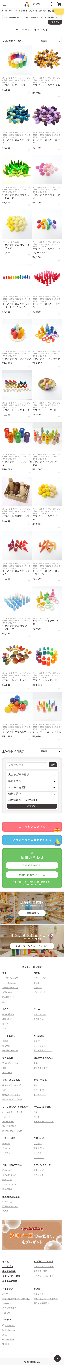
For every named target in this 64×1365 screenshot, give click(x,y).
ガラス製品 (7, 1188)
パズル (37, 973)
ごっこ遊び (39, 1035)
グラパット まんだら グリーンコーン (16, 196)
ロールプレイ (40, 1045)
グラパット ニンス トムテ (16, 410)
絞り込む (32, 806)
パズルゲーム (40, 992)
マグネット (7, 1148)
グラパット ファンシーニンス (45, 463)
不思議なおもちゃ (10, 1206)
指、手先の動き (9, 1126)
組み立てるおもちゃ (43, 1058)
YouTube (9, 1339)
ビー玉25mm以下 (10, 982)
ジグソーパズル (41, 978)
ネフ (4, 1028)
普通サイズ (39, 1170)
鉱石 (4, 1001)
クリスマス (39, 1157)
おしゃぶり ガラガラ (12, 1112)
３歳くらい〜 (40, 1014)
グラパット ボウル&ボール (16, 731)
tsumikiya (33, 1361)
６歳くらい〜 (40, 1018)
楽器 (4, 1067)
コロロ (5, 1041)
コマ (36, 1112)
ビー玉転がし (8, 1035)
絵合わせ (38, 987)
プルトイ (6, 1116)
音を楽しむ (7, 1058)
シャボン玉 (7, 1201)
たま (4, 973)
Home (4, 10)
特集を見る (54, 22)
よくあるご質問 (9, 1280)
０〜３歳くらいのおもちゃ (15, 1106)
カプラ (5, 1023)
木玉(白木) (7, 992)
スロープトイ (8, 1121)
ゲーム (37, 1009)
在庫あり (16, 800)
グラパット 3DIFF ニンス (15, 516)
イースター (38, 1152)
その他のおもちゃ (11, 1196)
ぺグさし (6, 1152)
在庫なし (33, 800)
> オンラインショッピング (17, 10)
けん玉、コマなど (42, 1106)
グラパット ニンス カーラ (46, 358)
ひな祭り (38, 1143)
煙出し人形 (7, 1179)
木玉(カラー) (8, 996)
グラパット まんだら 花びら (46, 305)
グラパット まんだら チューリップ (16, 246)
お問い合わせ (40, 1293)
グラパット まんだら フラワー (46, 196)
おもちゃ (6, 1293)
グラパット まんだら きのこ (46, 87)
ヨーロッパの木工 (10, 1184)
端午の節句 (39, 1148)
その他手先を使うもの (44, 1121)
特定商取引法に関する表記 (46, 1298)
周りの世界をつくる (43, 1050)
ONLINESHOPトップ (12, 17)
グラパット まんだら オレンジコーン (46, 572)
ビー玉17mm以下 (10, 978)
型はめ (37, 982)
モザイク (6, 1143)
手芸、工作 (39, 1089)
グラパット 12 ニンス (13, 85)
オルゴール (7, 1072)
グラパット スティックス (46, 731)
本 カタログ (40, 1094)
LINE (7, 1344)
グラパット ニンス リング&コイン (17, 463)
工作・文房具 (41, 1080)
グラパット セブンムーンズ (17, 358)
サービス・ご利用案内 (44, 1266)
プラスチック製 (41, 1067)
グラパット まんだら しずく (16, 141)
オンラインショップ (43, 1261)
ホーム (5, 1261)
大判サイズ (39, 1174)
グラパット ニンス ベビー (46, 410)
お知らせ (6, 1312)
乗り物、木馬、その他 (12, 1130)
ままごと (38, 1041)
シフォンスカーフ (42, 1165)
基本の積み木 (8, 1014)
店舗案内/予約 (9, 1271)
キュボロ (6, 1045)
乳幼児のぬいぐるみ (11, 1094)
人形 (4, 1089)
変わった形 (7, 1018)
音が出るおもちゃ (10, 1063)
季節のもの (39, 1138)
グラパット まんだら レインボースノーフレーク (16, 305)
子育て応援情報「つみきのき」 (16, 1298)
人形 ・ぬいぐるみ (11, 1080)
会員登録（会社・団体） (45, 1275)
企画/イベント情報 (11, 1276)
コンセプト (7, 1266)
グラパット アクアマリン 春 (45, 622)
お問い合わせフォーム (32, 875)
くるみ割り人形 (9, 1174)
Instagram (10, 1329)
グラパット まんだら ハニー (46, 518)
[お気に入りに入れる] (29, 93)
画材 (36, 1085)
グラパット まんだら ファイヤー (16, 572)
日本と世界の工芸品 (12, 1165)
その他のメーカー (10, 1050)
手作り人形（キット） (12, 1085)
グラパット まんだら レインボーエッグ (46, 251)
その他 (5, 1210)
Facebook (10, 1325)
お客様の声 (7, 1303)
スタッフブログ (9, 1307)
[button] (4, 4)
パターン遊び (8, 1138)
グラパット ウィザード (44, 680)
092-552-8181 (32, 865)
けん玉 (37, 1116)
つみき (5, 1009)
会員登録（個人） (42, 1271)
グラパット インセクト (14, 680)
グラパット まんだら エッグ (46, 141)
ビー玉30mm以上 (10, 987)
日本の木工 (7, 1170)
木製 (36, 1063)
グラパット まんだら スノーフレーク (16, 627)
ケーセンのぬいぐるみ (12, 1099)
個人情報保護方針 (42, 1303)
